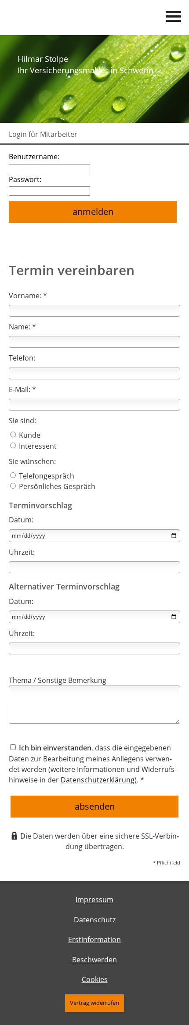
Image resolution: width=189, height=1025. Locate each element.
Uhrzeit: (22, 552)
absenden (95, 806)
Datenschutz (95, 920)
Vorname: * (28, 295)
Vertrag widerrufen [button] (94, 1003)
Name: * (22, 327)
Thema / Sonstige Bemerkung (57, 680)
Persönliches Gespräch (56, 486)
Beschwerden (94, 959)
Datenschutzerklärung (97, 780)
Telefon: (22, 358)
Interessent (37, 446)
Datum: (21, 520)
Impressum (94, 899)
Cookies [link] (95, 979)
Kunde (28, 435)
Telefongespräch (45, 476)
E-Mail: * (22, 389)
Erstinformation (94, 939)
